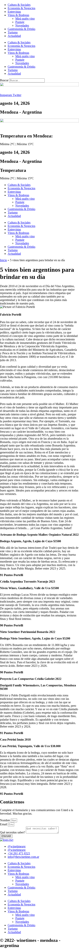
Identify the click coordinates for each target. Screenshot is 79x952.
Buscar (4, 80)
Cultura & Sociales (19, 4)
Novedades (22, 25)
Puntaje (19, 22)
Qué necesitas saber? (13, 832)
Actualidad (14, 35)
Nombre (5, 820)
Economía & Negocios (21, 8)
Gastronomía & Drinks (21, 29)
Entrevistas (14, 11)
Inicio (3, 260)
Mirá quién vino (25, 18)
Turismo (13, 32)
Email (4, 824)
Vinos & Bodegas (18, 15)
